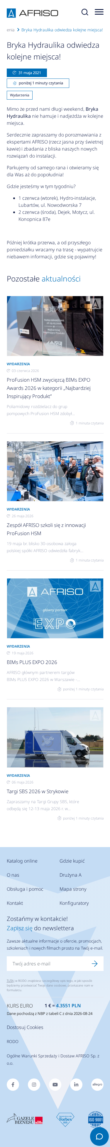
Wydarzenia (19, 95)
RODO (12, 1041)
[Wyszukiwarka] (85, 13)
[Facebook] (13, 1084)
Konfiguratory (74, 903)
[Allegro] (97, 1084)
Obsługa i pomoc (25, 889)
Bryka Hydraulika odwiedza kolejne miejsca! (62, 30)
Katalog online (22, 861)
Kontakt (15, 903)
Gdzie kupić (72, 861)
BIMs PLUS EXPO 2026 (32, 662)
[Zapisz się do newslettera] (95, 963)
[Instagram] (34, 1084)
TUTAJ (10, 981)
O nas (13, 875)
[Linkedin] (76, 1084)
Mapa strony (73, 889)
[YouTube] (55, 1084)
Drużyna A (71, 875)
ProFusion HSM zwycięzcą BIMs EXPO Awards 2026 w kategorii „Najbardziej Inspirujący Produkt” (49, 388)
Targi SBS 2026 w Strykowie (37, 791)
